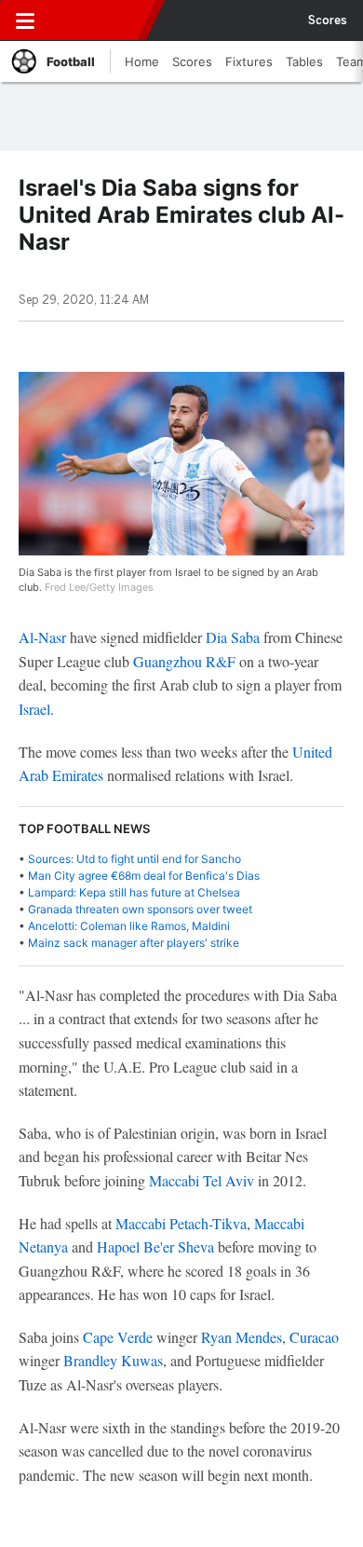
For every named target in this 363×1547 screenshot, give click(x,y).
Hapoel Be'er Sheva (155, 1246)
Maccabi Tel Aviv (201, 1180)
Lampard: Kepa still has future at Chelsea (134, 892)
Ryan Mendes (241, 1337)
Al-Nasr (42, 637)
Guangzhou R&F (184, 661)
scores (327, 20)
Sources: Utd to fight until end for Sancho (134, 859)
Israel (34, 709)
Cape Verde (118, 1337)
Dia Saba (233, 637)
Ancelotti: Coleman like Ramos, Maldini (129, 926)
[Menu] (25, 20)
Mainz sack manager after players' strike (133, 943)
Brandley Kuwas (113, 1360)
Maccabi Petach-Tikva (181, 1223)
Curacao (314, 1337)
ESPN (99, 20)
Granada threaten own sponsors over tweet (140, 909)
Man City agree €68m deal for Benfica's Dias (144, 876)
